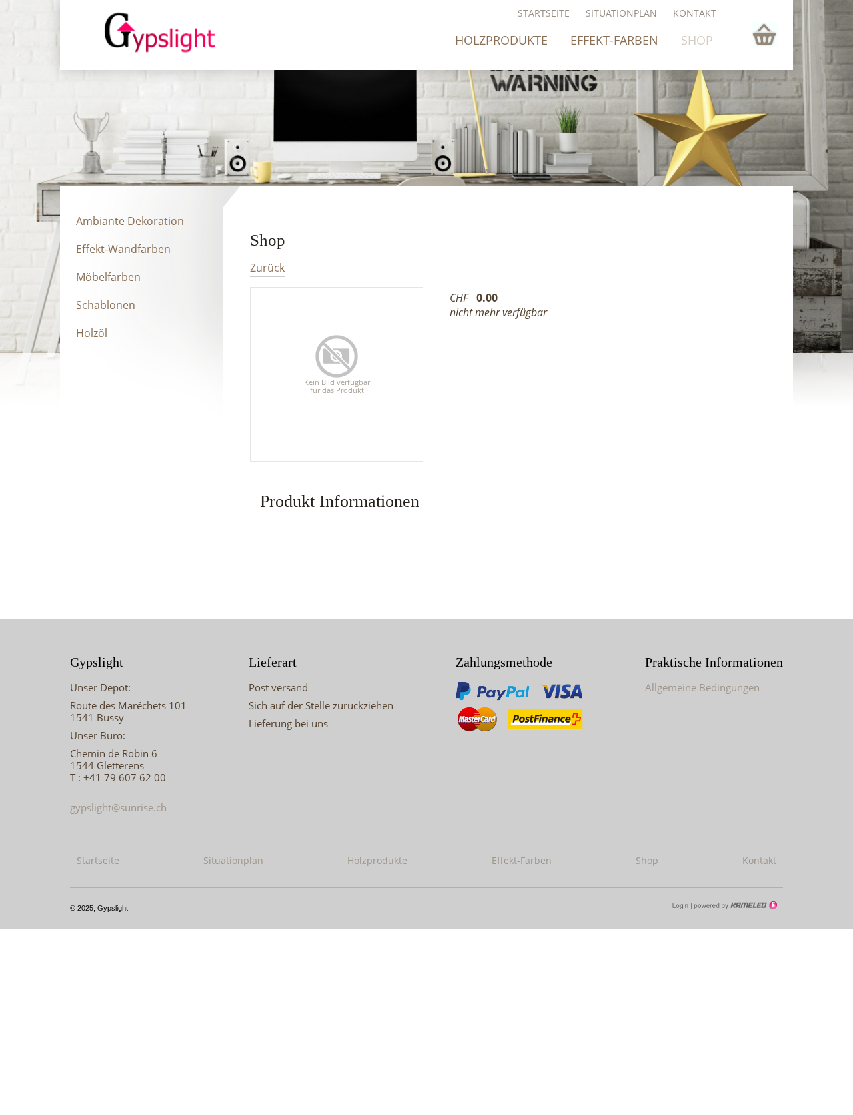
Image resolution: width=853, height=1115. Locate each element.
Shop (697, 40)
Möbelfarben (108, 277)
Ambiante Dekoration (130, 221)
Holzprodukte (501, 40)
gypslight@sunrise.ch (118, 807)
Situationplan (621, 13)
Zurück (267, 268)
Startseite (544, 13)
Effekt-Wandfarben (123, 249)
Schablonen (105, 305)
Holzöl (91, 333)
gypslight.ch (166, 32)
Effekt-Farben (614, 40)
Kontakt (694, 13)
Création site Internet (734, 905)
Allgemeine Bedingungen (702, 687)
